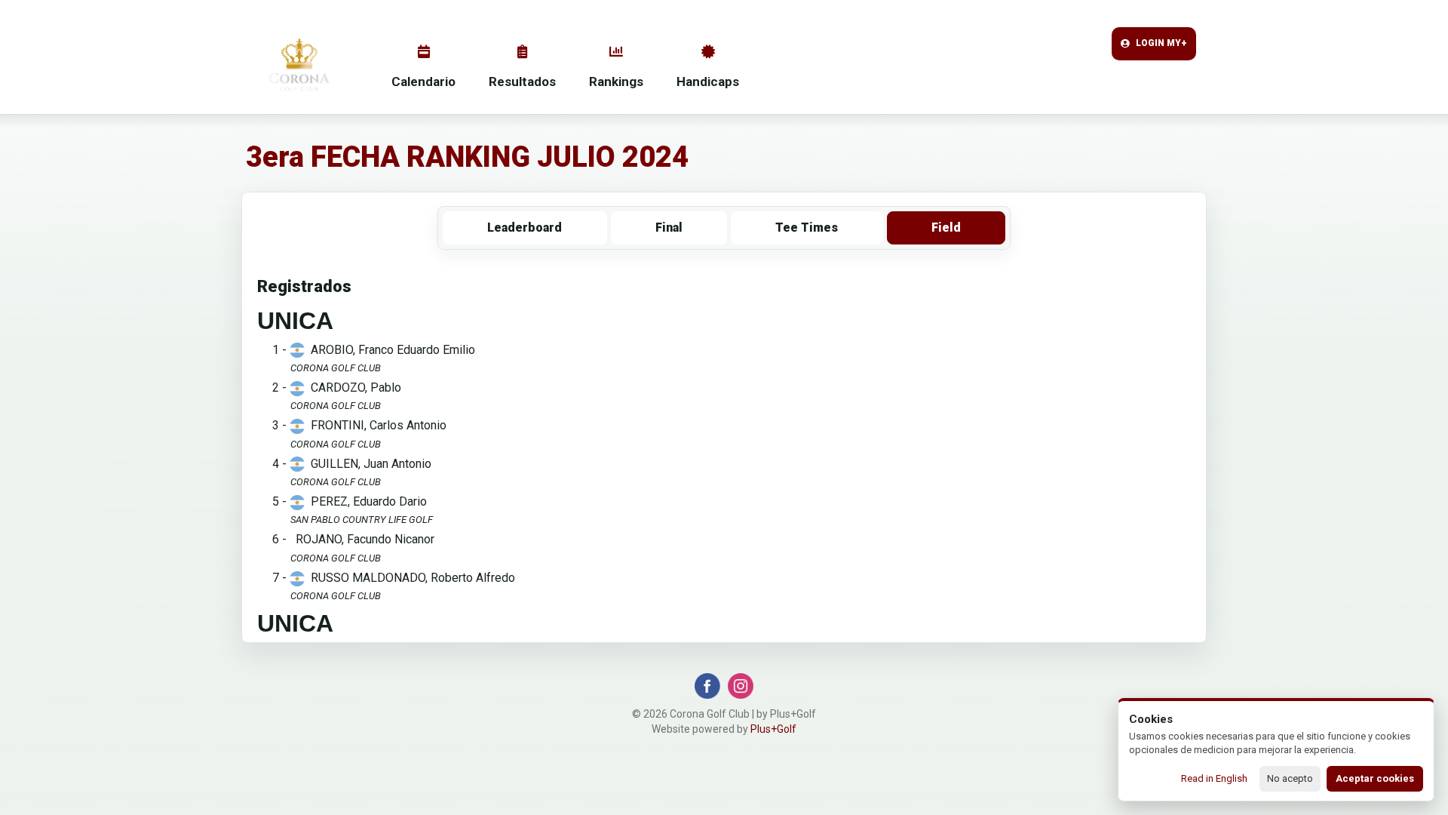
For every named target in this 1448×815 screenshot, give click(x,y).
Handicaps (707, 81)
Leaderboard (524, 227)
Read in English (1214, 778)
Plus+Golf (773, 729)
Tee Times (806, 227)
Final (669, 227)
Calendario (423, 81)
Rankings (616, 81)
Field (946, 227)
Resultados (522, 81)
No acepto (1290, 778)
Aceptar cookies (1375, 778)
